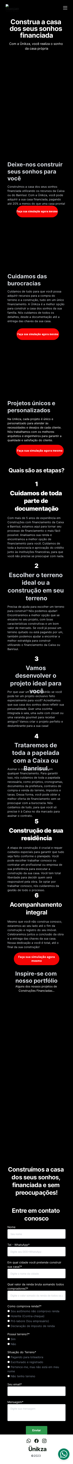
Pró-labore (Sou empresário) (29, 1321)
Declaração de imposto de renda (32, 1326)
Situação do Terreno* (21, 1352)
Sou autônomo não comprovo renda (34, 1311)
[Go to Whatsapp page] (30, 1441)
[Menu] (65, 7)
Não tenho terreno (22, 1376)
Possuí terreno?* (18, 1334)
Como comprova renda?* (24, 1306)
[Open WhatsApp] (63, 1454)
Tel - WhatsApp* (18, 1244)
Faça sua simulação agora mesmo (37, 211)
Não (13, 1344)
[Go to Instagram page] (44, 1441)
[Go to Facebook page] (38, 1441)
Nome (11, 1227)
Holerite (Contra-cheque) (27, 1316)
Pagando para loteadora (26, 1357)
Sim (13, 1339)
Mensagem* (15, 1402)
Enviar (36, 1430)
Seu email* (14, 1384)
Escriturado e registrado (26, 1362)
